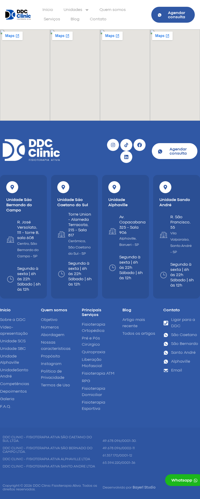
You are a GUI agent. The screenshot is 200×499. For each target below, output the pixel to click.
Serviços (52, 19)
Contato (98, 19)
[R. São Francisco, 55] (163, 235)
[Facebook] (140, 145)
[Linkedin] (126, 157)
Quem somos (112, 10)
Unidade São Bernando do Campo (19, 205)
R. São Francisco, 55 (180, 222)
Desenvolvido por (129, 487)
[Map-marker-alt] (12, 187)
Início (47, 10)
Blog (75, 19)
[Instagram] (113, 145)
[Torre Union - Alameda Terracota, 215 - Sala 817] (61, 234)
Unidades (73, 10)
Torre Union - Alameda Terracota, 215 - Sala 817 (79, 225)
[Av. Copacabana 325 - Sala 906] (112, 231)
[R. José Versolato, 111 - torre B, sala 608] (10, 239)
